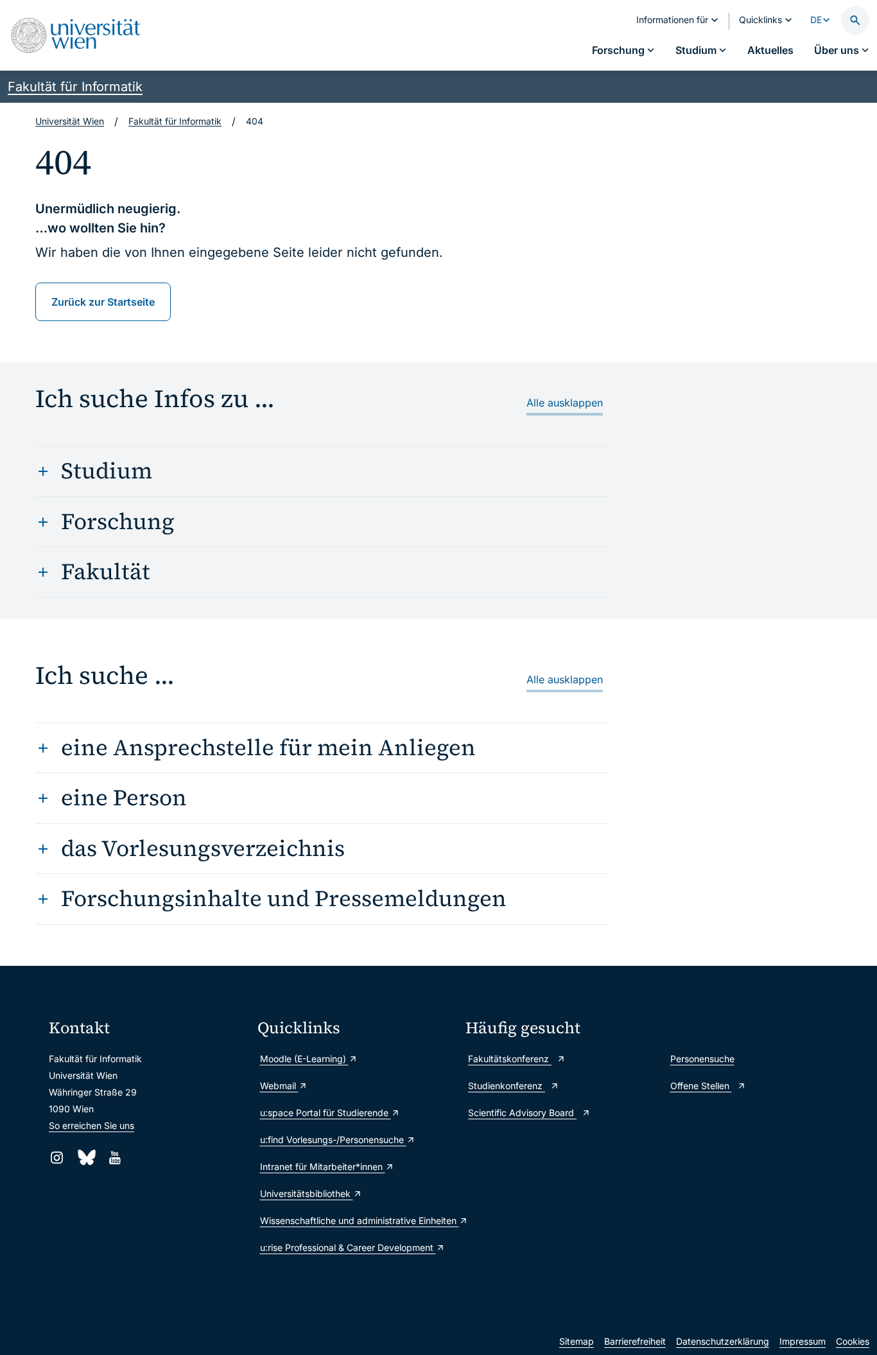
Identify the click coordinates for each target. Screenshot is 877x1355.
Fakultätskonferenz (509, 1058)
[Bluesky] (86, 1157)
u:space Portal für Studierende (325, 1112)
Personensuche (702, 1058)
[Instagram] (57, 1157)
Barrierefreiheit (635, 1341)
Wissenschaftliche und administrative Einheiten (356, 1220)
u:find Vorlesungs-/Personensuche (333, 1139)
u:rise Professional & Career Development (348, 1247)
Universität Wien (69, 121)
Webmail (279, 1085)
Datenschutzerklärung (722, 1341)
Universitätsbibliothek (306, 1193)
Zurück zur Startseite (103, 301)
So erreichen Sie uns (91, 1125)
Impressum (802, 1341)
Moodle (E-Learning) (304, 1058)
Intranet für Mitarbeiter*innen (322, 1166)
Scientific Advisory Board (522, 1112)
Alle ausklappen (564, 402)
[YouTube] (114, 1157)
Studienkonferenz (506, 1085)
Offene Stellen (701, 1085)
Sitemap (576, 1341)
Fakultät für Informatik (75, 86)
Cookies (852, 1341)
